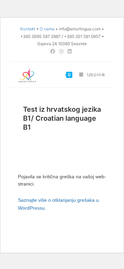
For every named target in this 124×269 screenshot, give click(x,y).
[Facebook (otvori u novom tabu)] (53, 51)
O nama (47, 28)
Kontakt (27, 28)
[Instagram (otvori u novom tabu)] (61, 51)
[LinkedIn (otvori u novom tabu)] (69, 51)
